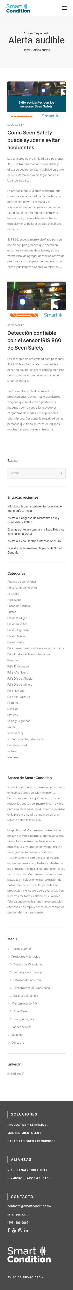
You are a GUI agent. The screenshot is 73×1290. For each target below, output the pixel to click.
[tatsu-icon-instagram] (21, 1230)
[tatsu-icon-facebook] (9, 1230)
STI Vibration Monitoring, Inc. (26, 739)
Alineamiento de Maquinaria (31, 988)
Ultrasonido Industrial (27, 980)
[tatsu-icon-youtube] (15, 1230)
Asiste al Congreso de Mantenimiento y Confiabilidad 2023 (33, 520)
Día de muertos (17, 624)
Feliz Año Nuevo (17, 672)
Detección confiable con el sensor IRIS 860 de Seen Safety (34, 340)
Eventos (12, 660)
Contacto (17, 1042)
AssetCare (14, 600)
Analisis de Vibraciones (28, 964)
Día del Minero (16, 636)
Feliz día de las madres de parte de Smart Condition (34, 550)
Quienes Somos (21, 949)
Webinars (13, 757)
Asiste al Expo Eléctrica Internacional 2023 (35, 541)
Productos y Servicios (25, 956)
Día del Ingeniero (18, 630)
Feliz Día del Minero (20, 684)
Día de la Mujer (17, 618)
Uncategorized (17, 745)
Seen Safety (15, 125)
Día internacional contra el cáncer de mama (35, 648)
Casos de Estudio (18, 606)
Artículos (13, 594)
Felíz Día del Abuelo (20, 678)
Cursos (11, 612)
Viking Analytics (23, 1019)
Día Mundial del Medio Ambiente (28, 654)
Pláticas (12, 715)
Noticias (12, 709)
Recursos (17, 1035)
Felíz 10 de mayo (18, 666)
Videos (11, 751)
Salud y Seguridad (19, 721)
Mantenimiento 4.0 (24, 1003)
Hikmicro (13, 703)
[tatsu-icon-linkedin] (26, 1230)
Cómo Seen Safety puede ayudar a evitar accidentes (33, 140)
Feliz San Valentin (18, 697)
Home (27, 50)
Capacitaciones (21, 1027)
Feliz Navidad (16, 690)
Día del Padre (16, 642)
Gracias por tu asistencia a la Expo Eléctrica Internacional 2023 (35, 532)
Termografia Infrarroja (27, 972)
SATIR (11, 727)
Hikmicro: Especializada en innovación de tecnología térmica (34, 509)
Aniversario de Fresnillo (22, 588)
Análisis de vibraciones (22, 581)
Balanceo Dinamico (25, 995)
